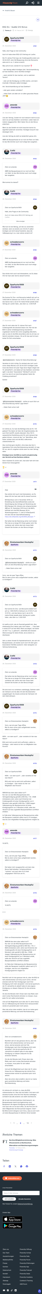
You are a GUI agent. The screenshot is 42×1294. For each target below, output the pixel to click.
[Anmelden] (33, 3)
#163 (35, 159)
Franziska (12, 1148)
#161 (35, 46)
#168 (35, 355)
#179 (35, 929)
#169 (35, 397)
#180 (35, 1028)
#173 (35, 596)
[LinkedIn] (15, 1290)
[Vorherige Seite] (10, 1123)
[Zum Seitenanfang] (39, 1291)
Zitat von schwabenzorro (13, 1036)
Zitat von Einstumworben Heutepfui (16, 721)
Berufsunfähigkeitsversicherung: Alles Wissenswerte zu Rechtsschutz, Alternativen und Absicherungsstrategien (23, 1142)
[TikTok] (11, 1290)
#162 (35, 113)
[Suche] (27, 3)
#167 (35, 321)
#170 (35, 424)
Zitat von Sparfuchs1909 (13, 207)
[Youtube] (4, 1290)
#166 (35, 292)
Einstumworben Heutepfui (12, 401)
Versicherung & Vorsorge (16, 1150)
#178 (35, 893)
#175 (35, 713)
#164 (35, 199)
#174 (35, 664)
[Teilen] (38, 19)
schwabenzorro (9, 360)
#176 (35, 763)
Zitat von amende (11, 167)
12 (28, 1123)
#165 (35, 250)
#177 (35, 838)
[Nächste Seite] (31, 1123)
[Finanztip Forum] (10, 3)
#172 (35, 550)
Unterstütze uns (13, 1178)
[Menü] (38, 3)
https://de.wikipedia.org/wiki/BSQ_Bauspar (19, 517)
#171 (35, 482)
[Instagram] (8, 1290)
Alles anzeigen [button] (20, 221)
